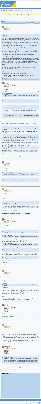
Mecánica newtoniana (10, 10)
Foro (3, 10)
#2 (38, 91)
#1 (38, 34)
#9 (38, 355)
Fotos (14, 21)
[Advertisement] (20, 385)
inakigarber (8, 73)
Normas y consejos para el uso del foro (21, 12)
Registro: (5, 88)
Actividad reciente (9, 21)
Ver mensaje (11, 93)
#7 (38, 313)
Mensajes (3, 21)
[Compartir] (39, 32)
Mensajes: (5, 32)
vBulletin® (39, 402)
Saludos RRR (20, 156)
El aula (6, 10)
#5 (38, 227)
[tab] (3, 21)
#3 (38, 170)
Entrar (38, 0)
